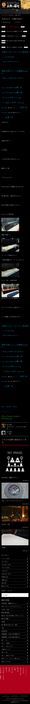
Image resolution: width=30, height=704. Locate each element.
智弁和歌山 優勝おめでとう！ (9, 603)
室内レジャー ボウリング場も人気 (10, 658)
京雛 (3, 580)
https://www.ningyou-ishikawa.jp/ (15, 41)
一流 (3, 571)
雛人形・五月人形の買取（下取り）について (13, 615)
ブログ (3, 567)
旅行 (3, 583)
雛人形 (18, 670)
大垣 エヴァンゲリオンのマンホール (11, 606)
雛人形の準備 (5, 618)
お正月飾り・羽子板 (3, 673)
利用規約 (12, 701)
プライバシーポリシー (24, 695)
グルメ (3, 561)
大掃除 (3, 622)
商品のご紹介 (21, 671)
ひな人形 (4, 564)
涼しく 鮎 (4, 652)
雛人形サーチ (11, 108)
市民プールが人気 (6, 661)
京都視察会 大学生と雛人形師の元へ (11, 637)
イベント (4, 558)
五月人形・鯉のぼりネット (14, 112)
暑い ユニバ (5, 640)
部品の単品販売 (5, 612)
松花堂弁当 (4, 631)
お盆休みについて (6, 649)
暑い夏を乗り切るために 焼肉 (9, 625)
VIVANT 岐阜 (5, 609)
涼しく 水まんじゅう (7, 646)
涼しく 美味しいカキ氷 (8, 655)
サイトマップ (15, 695)
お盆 (3, 628)
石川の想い (23, 671)
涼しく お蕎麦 (5, 643)
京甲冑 (3, 577)
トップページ (26, 671)
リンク (6, 695)
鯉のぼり (4, 586)
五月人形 (4, 574)
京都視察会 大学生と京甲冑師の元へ (11, 634)
